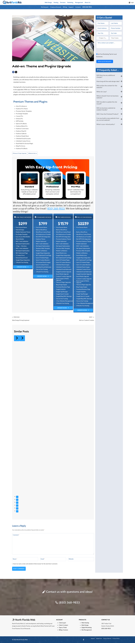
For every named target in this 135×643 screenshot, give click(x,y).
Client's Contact (63, 625)
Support (71, 7)
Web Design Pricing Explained (20, 318)
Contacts (78, 7)
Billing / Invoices (63, 630)
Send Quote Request (104, 61)
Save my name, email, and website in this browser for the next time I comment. (35, 564)
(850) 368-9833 (87, 7)
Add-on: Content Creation (86, 318)
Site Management (86, 630)
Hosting (56, 2)
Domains (63, 2)
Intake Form (99, 638)
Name (15, 559)
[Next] (22, 338)
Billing (65, 7)
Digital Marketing (86, 627)
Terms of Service (107, 638)
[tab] (17, 497)
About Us (87, 2)
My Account (44, 7)
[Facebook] (13, 72)
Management (79, 2)
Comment (16, 535)
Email (43, 559)
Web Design (48, 2)
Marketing (70, 2)
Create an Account (55, 7)
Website (71, 559)
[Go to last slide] (16, 338)
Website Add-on (32, 153)
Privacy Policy (116, 638)
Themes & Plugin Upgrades (19, 153)
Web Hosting (85, 623)
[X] (16, 72)
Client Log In (62, 623)
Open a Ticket (63, 627)
